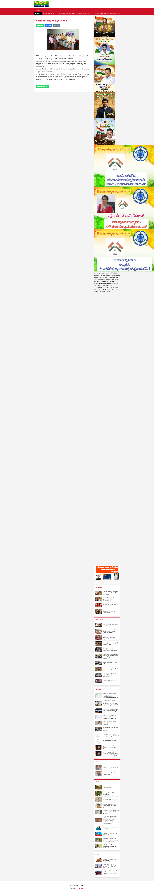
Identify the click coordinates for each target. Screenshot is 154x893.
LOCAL (50, 10)
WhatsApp (40, 25)
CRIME (60, 10)
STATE (44, 10)
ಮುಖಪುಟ (38, 10)
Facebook (48, 25)
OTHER (74, 10)
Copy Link (56, 25)
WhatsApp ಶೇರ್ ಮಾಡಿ (42, 86)
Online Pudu (80, 888)
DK (55, 10)
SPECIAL (67, 10)
